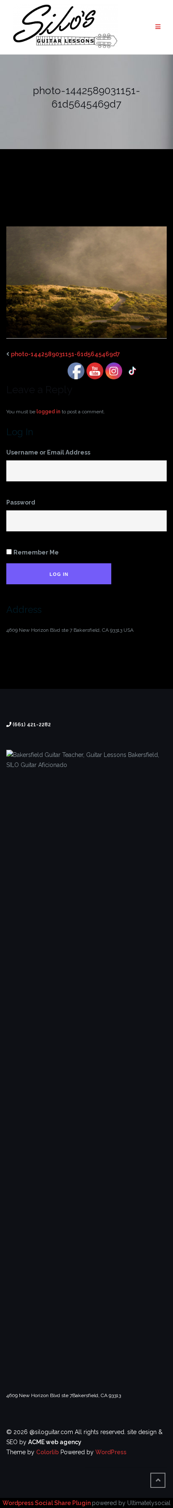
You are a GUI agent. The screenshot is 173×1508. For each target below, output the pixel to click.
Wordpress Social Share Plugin (47, 1503)
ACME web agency (54, 1442)
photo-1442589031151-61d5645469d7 (65, 354)
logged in (48, 412)
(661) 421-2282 (32, 725)
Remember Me (36, 552)
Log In (59, 574)
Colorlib (47, 1452)
